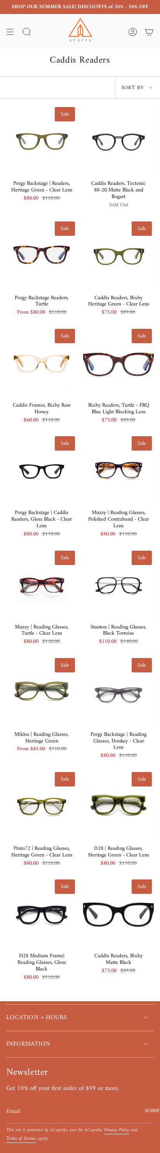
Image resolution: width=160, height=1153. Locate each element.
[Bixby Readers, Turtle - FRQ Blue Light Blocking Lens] (118, 362)
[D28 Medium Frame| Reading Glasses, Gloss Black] (41, 912)
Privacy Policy (116, 1130)
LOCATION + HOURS (36, 1017)
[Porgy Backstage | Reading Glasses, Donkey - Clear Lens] (118, 691)
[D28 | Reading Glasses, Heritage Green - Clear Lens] (118, 805)
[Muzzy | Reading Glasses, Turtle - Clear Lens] (41, 584)
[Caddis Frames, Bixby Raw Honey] (41, 362)
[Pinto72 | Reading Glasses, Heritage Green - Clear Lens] (41, 805)
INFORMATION (28, 1044)
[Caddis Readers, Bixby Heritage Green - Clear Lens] (118, 254)
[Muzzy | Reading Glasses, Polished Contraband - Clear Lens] (118, 469)
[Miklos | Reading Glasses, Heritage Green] (41, 691)
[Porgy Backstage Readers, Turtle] (41, 254)
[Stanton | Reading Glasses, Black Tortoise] (118, 584)
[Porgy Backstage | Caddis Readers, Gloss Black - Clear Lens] (41, 469)
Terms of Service (21, 1138)
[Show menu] (10, 31)
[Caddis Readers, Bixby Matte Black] (118, 912)
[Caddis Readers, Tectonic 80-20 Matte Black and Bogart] (118, 140)
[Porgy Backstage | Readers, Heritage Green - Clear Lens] (41, 140)
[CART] (149, 31)
